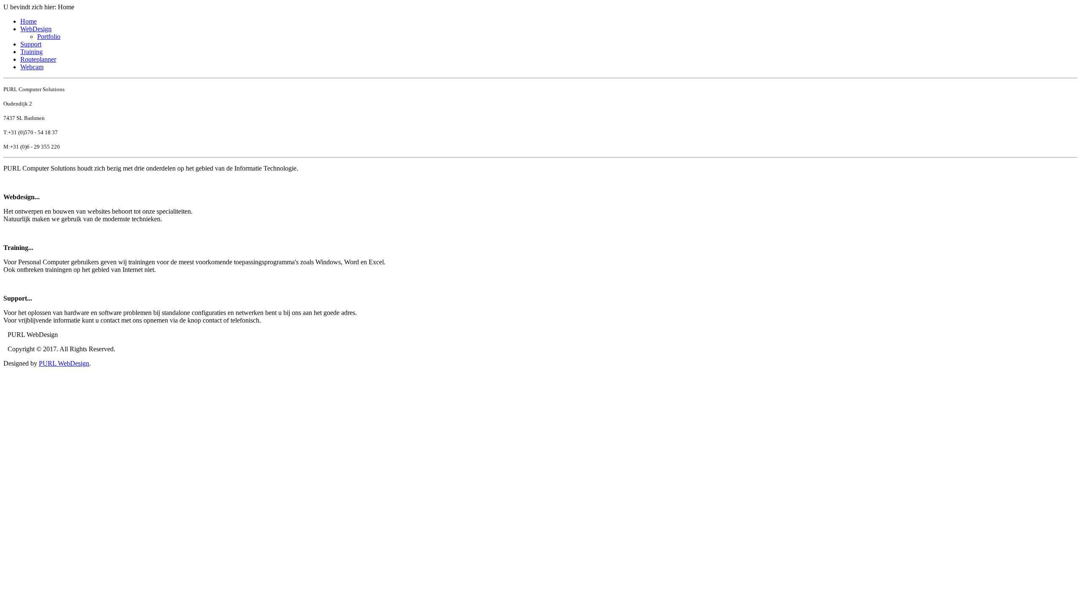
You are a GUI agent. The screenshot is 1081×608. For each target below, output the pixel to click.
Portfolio (48, 36)
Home (28, 21)
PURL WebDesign (64, 363)
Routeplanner (38, 59)
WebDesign (36, 29)
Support (30, 44)
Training (31, 51)
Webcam (31, 67)
